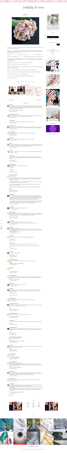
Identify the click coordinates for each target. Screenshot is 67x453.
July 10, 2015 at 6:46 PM (13, 256)
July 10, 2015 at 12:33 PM (13, 209)
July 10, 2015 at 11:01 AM (13, 152)
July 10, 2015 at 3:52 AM (13, 117)
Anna (10, 104)
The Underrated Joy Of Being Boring (38, 95)
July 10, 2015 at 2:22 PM (13, 248)
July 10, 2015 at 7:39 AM (13, 147)
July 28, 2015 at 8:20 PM (13, 393)
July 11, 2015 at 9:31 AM (13, 295)
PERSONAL (24, 13)
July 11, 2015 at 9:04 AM (13, 285)
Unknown (10, 235)
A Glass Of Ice (15, 293)
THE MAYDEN (13, 160)
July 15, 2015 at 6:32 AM (13, 375)
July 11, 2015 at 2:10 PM (13, 300)
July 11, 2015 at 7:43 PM (13, 310)
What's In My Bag (53, 72)
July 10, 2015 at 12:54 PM (13, 224)
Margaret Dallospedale (12, 259)
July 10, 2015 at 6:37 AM (13, 135)
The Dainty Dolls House (12, 114)
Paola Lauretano (11, 164)
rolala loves (28, 449)
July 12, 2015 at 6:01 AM (13, 324)
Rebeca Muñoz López (12, 313)
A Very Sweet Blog (12, 275)
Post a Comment (10, 395)
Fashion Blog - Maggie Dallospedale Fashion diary (16, 263)
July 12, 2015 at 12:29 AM (13, 317)
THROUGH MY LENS (28, 13)
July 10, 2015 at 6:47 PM (13, 264)
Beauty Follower (11, 353)
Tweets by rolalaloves (53, 123)
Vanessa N (11, 383)
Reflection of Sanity (15, 216)
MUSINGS (21, 13)
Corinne (10, 251)
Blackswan (11, 283)
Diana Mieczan (11, 378)
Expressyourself (11, 169)
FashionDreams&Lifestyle (13, 349)
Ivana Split (10, 194)
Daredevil (12, 50)
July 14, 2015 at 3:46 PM (13, 368)
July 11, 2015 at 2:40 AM (13, 272)
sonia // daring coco (12, 327)
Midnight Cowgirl (11, 298)
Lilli (9, 143)
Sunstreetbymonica (12, 361)
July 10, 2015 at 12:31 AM (13, 111)
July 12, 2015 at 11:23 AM (13, 342)
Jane (10, 150)
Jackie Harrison (11, 125)
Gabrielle (10, 288)
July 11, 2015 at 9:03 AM (13, 280)
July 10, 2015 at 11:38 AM (13, 161)
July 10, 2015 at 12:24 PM (13, 191)
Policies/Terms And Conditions (41, 449)
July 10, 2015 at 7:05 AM (13, 140)
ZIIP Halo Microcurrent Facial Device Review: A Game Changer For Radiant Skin (53, 120)
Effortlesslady (11, 131)
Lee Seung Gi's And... (15, 54)
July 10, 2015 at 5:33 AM (13, 122)
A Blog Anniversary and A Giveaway (53, 87)
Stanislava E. (11, 371)
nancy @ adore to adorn (12, 303)
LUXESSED (11, 323)
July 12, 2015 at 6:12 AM (13, 334)
